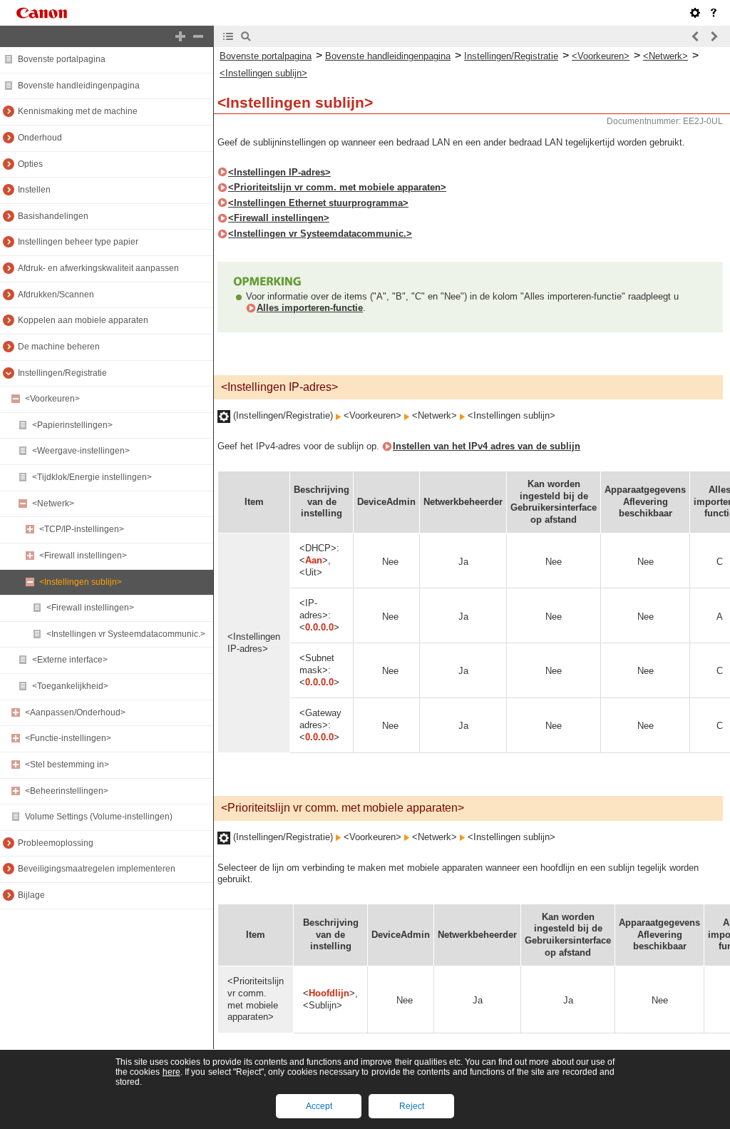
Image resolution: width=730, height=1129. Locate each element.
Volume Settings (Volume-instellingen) (99, 817)
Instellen (34, 190)
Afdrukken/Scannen (56, 295)
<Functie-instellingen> (68, 738)
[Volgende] (713, 36)
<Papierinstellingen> (72, 425)
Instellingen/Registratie (62, 373)
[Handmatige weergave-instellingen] (695, 13)
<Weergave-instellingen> (81, 451)
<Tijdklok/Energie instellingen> (92, 477)
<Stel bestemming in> (67, 765)
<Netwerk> (53, 504)
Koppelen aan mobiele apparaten (83, 320)
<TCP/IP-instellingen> (81, 529)
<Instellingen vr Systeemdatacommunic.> (125, 634)
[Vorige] (696, 36)
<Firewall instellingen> (83, 556)
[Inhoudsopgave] (228, 36)
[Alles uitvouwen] (180, 36)
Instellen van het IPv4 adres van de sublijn (486, 446)
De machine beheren (59, 347)
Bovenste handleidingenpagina (79, 86)
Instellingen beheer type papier (78, 242)
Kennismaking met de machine (78, 111)
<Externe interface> (70, 660)
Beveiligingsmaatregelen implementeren (96, 869)
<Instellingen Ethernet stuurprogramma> (318, 203)
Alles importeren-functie (310, 307)
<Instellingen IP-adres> (279, 172)
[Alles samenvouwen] (198, 36)
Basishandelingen (53, 216)
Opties (30, 164)
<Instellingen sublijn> (80, 582)
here (171, 1072)
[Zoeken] (246, 36)
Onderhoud (40, 138)
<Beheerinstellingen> (66, 791)
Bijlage (31, 895)
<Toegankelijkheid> (70, 686)
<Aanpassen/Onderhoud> (75, 712)
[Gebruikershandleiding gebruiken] (713, 13)
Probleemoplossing (55, 843)
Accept (319, 1106)
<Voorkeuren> (52, 399)
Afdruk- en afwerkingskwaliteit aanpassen (98, 268)
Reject (411, 1106)
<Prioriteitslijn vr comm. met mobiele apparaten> (337, 187)
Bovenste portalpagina (62, 59)
